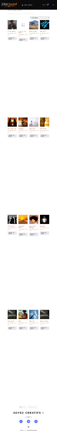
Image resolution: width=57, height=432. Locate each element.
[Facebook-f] (21, 421)
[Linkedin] (28, 421)
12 (34, 407)
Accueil (9, 10)
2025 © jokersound (28, 430)
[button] (53, 5)
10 (29, 407)
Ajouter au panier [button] (11, 38)
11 (31, 407)
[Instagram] (36, 421)
